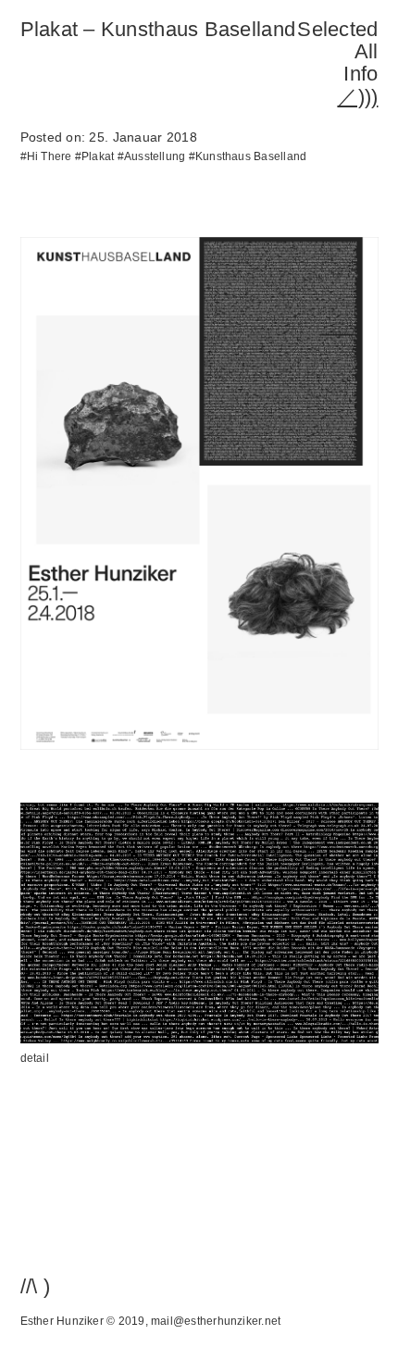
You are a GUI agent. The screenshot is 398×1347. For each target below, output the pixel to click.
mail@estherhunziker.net (215, 1321)
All (366, 51)
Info (360, 73)
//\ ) (35, 1286)
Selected (337, 29)
